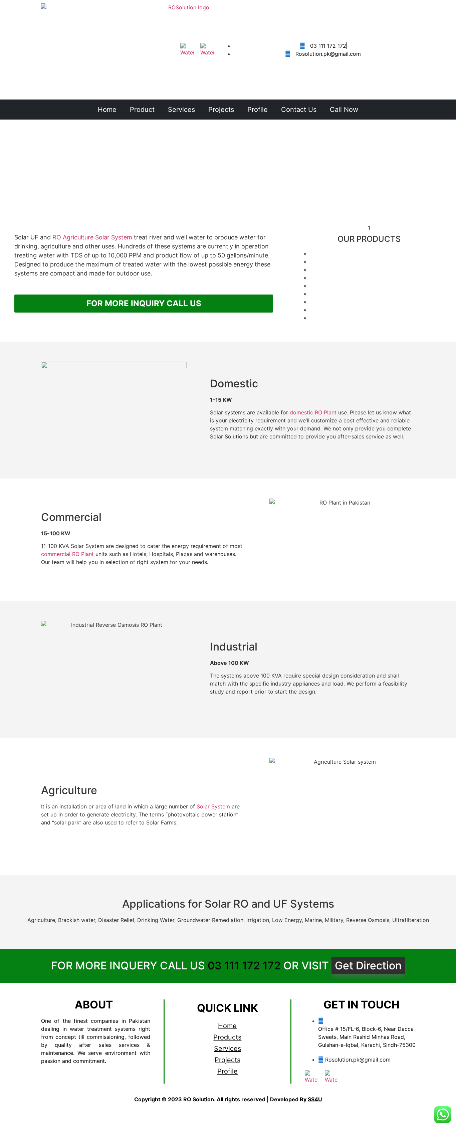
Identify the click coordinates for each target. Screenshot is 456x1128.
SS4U (315, 1099)
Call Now (344, 110)
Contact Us (298, 110)
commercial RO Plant (67, 554)
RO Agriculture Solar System (92, 237)
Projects (221, 110)
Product (142, 110)
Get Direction (368, 965)
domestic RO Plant (313, 412)
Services (181, 110)
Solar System (213, 806)
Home (107, 110)
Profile (257, 110)
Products (227, 1037)
